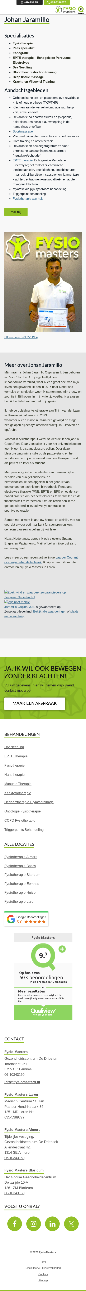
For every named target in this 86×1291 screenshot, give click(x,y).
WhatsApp (30, 2)
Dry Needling (14, 747)
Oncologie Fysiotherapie (22, 811)
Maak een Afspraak (35, 703)
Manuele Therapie (18, 784)
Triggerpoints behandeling (24, 829)
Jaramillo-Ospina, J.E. (19, 607)
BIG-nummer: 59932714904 (21, 337)
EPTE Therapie (16, 756)
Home (43, 1261)
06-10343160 (14, 1075)
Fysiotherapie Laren (19, 902)
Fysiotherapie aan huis (28, 198)
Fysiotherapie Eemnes (21, 884)
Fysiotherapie (14, 765)
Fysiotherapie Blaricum (22, 875)
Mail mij (16, 212)
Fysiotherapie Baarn (20, 866)
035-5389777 (58, 2)
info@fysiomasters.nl (22, 1082)
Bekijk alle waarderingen (49, 611)
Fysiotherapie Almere (20, 857)
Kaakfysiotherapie (17, 793)
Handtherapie (14, 774)
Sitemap (43, 1280)
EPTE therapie (23, 160)
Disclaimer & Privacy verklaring (43, 1268)
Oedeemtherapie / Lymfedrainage (29, 802)
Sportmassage (23, 131)
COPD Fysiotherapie (19, 820)
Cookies (43, 1274)
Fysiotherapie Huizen (20, 893)
